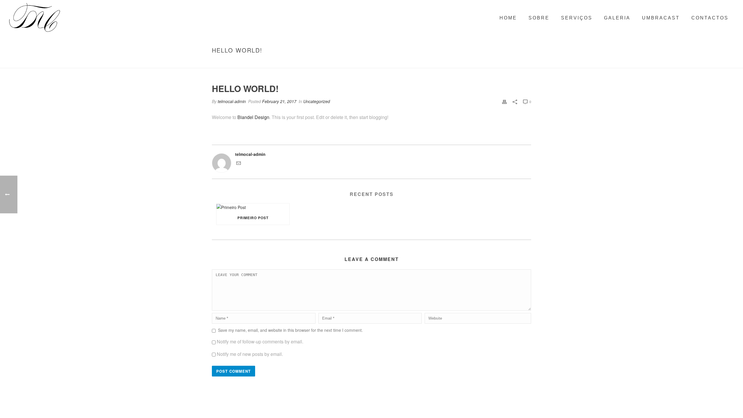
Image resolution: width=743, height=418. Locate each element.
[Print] (504, 101)
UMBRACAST (661, 17)
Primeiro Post (252, 217)
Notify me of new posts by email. (250, 354)
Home (461, 62)
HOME (508, 17)
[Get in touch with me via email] (238, 164)
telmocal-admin (232, 101)
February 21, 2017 (279, 101)
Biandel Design (253, 117)
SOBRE (539, 17)
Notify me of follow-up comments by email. (260, 341)
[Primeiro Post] (253, 207)
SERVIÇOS (576, 17)
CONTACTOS (709, 17)
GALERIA (617, 17)
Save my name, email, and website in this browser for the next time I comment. (290, 330)
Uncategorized (484, 62)
